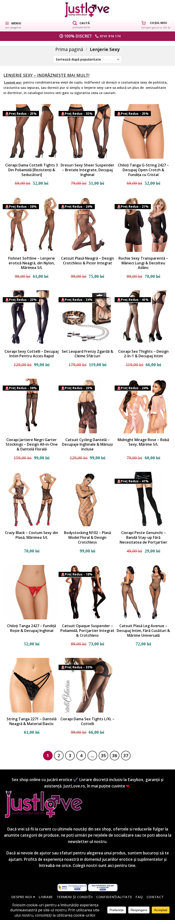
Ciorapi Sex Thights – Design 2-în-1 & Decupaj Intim (143, 354)
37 (125, 755)
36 (114, 755)
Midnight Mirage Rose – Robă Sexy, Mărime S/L (143, 442)
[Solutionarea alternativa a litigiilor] (72, 886)
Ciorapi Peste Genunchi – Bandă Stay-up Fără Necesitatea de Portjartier (143, 537)
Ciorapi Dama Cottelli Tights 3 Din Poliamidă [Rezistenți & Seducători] (31, 170)
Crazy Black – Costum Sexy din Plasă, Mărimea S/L (31, 535)
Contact (155, 896)
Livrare (46, 896)
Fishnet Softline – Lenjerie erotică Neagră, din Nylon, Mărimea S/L (31, 263)
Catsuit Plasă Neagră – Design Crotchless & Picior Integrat (87, 261)
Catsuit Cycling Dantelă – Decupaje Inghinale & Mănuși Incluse (87, 444)
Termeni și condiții (75, 896)
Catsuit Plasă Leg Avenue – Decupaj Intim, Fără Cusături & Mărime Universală (143, 631)
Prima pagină (69, 49)
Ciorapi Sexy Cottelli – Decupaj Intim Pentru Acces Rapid (32, 354)
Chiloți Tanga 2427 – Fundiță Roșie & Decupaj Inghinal (31, 628)
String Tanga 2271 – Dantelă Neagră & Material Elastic (32, 721)
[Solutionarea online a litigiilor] (103, 886)
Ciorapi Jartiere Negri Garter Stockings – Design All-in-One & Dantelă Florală (32, 444)
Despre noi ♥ (23, 896)
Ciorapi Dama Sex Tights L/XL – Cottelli (87, 721)
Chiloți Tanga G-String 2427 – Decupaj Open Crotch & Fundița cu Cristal (143, 170)
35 (103, 755)
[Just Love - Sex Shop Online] (87, 9)
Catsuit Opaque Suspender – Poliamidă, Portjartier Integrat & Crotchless (87, 631)
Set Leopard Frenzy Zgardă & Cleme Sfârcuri (87, 354)
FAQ (139, 896)
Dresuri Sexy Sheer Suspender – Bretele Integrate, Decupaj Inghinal (87, 170)
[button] (13, 25)
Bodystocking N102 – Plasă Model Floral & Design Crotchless (87, 537)
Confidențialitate (114, 896)
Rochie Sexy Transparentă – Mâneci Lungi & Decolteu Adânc (143, 263)
